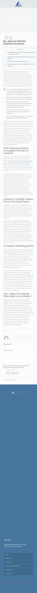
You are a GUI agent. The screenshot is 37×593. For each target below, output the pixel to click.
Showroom (8, 570)
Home (7, 554)
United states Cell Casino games (18, 61)
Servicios (8, 562)
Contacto (8, 573)
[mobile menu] (34, 3)
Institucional (9, 558)
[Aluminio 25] (18, 4)
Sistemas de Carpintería (12, 566)
